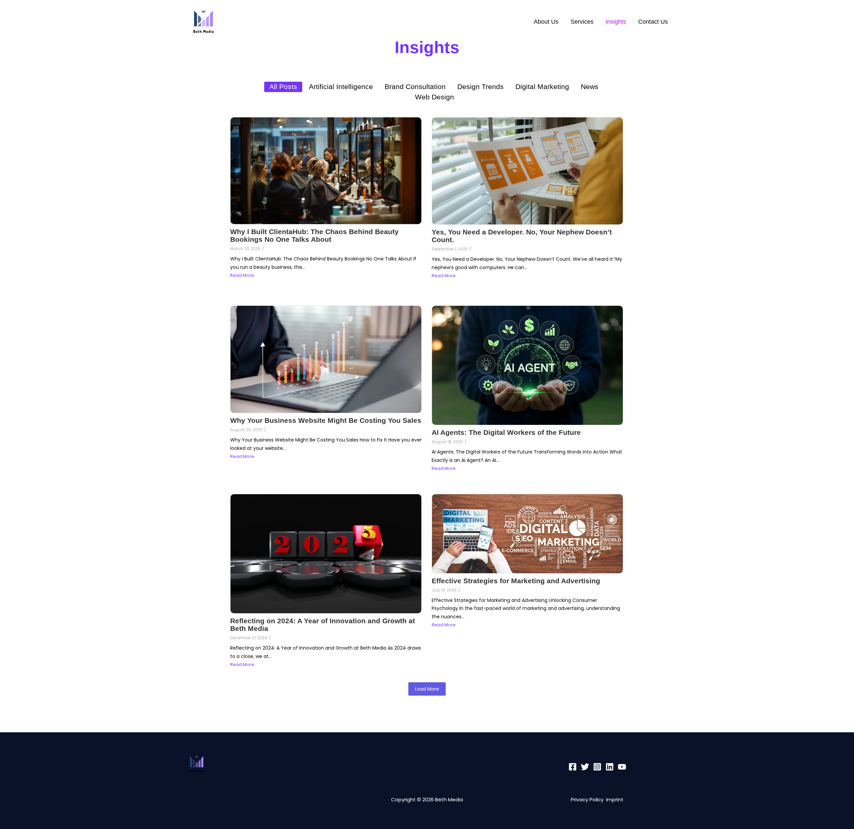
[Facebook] (572, 767)
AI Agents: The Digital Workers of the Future (506, 432)
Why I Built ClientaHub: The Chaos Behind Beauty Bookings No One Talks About (314, 235)
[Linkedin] (609, 767)
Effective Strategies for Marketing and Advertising (516, 581)
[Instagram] (597, 767)
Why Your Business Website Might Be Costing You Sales (325, 420)
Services (581, 21)
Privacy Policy (588, 799)
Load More (427, 689)
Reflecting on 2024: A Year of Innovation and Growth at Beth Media (322, 624)
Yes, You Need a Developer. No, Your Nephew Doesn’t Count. (522, 235)
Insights (615, 21)
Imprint (614, 799)
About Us (546, 21)
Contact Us (653, 21)
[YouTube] (622, 767)
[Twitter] (585, 767)
